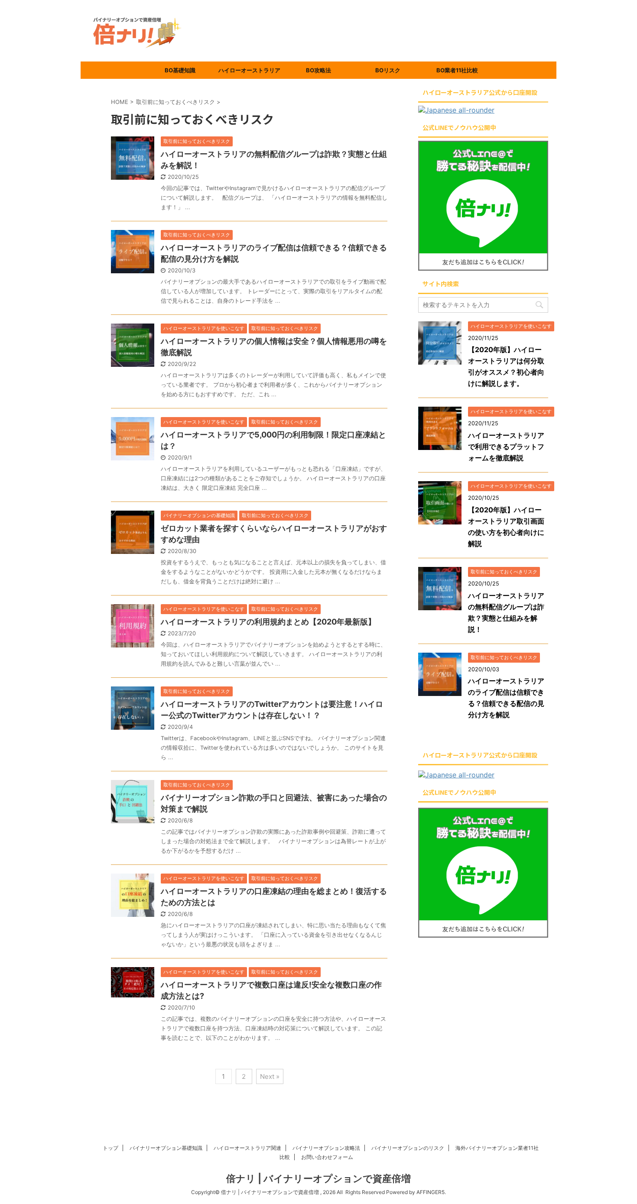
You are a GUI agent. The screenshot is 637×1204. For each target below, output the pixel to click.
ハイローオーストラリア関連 (247, 1148)
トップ (110, 1148)
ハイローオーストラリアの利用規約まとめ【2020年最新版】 (268, 621)
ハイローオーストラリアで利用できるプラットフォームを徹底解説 (506, 446)
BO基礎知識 (180, 70)
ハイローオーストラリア (249, 70)
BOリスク (387, 70)
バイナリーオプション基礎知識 (166, 1148)
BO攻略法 (318, 70)
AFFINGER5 (430, 1192)
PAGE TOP (614, 1160)
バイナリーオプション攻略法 (326, 1148)
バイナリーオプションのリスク (407, 1148)
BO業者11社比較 (457, 70)
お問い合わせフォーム (327, 1157)
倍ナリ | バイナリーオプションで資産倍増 (318, 1178)
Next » (270, 1076)
